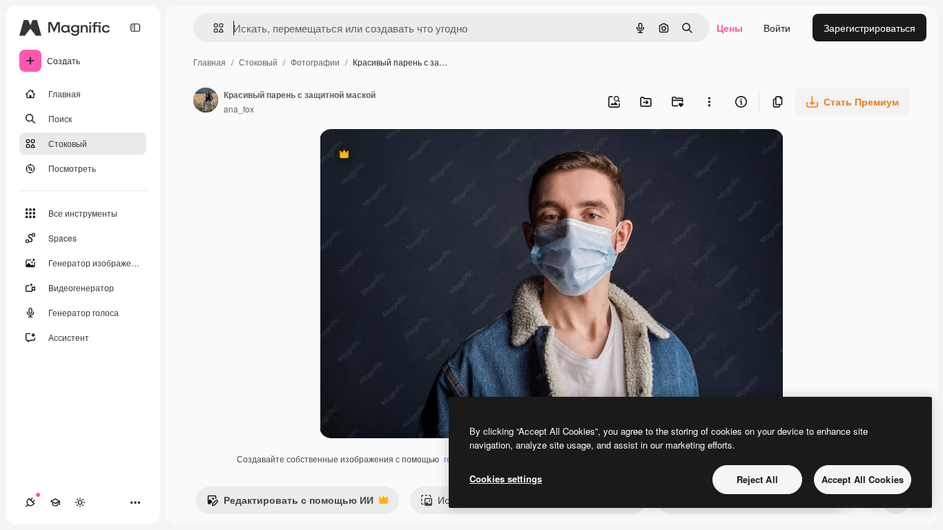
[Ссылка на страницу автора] (205, 101)
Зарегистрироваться (869, 28)
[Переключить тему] (80, 502)
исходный (412, 155)
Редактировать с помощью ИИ (289, 503)
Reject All (757, 479)
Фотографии (315, 62)
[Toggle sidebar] (135, 28)
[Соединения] (30, 502)
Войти (777, 28)
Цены (730, 28)
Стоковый (258, 62)
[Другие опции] (709, 101)
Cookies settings (505, 478)
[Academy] (55, 502)
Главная (209, 62)
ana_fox (239, 109)
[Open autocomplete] (213, 28)
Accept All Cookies (863, 479)
